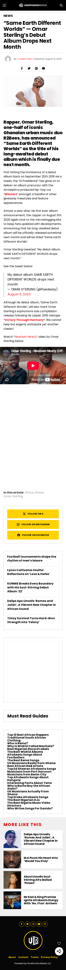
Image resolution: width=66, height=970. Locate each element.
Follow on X (35, 513)
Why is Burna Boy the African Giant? (28, 787)
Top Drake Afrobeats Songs (27, 797)
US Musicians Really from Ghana (31, 763)
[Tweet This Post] (29, 68)
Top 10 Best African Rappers (28, 735)
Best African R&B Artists (25, 766)
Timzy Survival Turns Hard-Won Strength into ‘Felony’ (31, 620)
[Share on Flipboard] (36, 68)
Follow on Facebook (35, 535)
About (12, 957)
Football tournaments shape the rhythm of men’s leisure (31, 559)
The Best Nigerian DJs (23, 800)
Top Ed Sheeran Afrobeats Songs (31, 769)
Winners (11, 194)
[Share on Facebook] (22, 68)
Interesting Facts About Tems (29, 783)
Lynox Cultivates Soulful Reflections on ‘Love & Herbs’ (28, 572)
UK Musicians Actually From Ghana (28, 792)
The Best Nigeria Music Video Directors (28, 804)
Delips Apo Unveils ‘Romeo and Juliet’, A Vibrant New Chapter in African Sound (31, 605)
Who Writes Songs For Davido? (30, 808)
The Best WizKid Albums (25, 752)
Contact (23, 957)
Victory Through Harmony (24, 320)
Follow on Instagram (35, 524)
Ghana (39, 492)
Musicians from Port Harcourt (29, 772)
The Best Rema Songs (23, 760)
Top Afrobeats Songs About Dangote (28, 778)
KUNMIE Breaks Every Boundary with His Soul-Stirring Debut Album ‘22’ (30, 588)
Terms (35, 957)
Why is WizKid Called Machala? (30, 746)
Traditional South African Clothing (26, 739)
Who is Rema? (17, 743)
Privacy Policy (49, 957)
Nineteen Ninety (26, 337)
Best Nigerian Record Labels (28, 749)
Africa (29, 492)
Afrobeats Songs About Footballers (24, 756)
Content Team (25, 58)
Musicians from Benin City (26, 774)
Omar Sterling (37, 122)
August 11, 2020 (19, 294)
